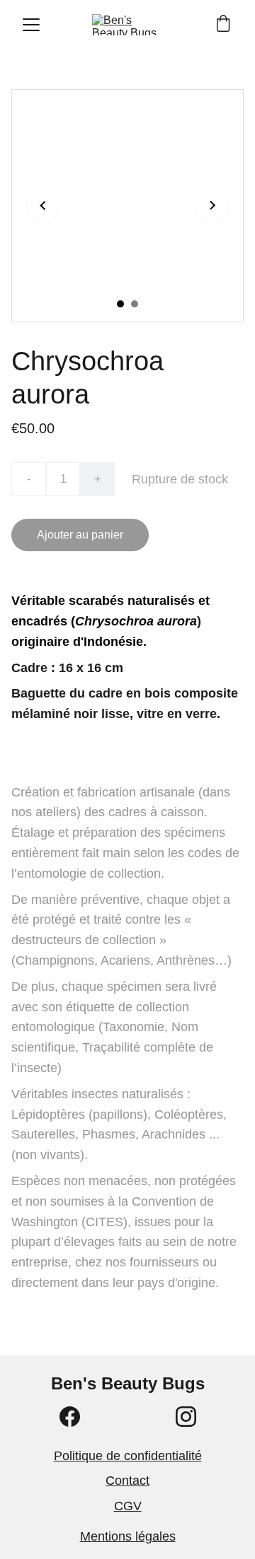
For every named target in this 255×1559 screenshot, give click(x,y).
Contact (127, 1480)
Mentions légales (128, 1536)
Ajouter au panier (80, 535)
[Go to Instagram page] (186, 1416)
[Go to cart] (223, 24)
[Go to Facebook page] (70, 1416)
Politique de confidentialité (128, 1456)
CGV (128, 1506)
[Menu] (31, 24)
